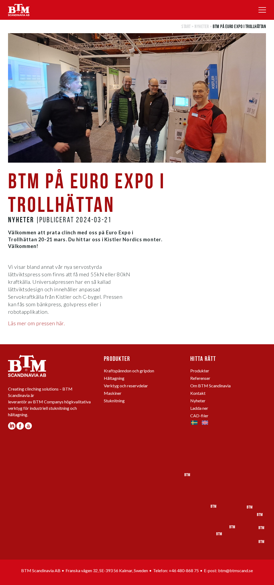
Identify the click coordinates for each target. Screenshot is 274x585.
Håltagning (114, 378)
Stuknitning (114, 400)
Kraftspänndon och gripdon (129, 370)
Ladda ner (199, 408)
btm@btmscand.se (235, 570)
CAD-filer (199, 415)
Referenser (200, 378)
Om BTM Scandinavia (210, 385)
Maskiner (112, 393)
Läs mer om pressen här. (36, 323)
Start (186, 26)
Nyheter (202, 26)
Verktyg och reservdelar (126, 385)
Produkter (199, 370)
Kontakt (198, 393)
